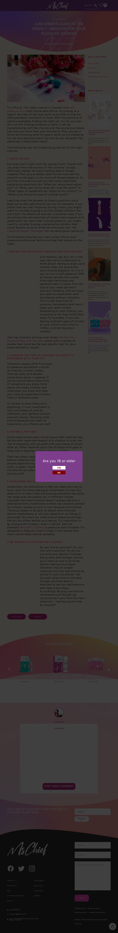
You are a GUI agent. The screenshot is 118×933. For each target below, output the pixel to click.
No (59, 473)
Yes (59, 468)
